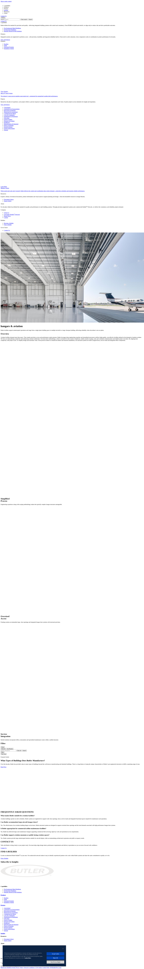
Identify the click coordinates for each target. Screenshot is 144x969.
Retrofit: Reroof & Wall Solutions (13, 31)
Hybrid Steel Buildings (10, 29)
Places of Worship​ (9, 125)
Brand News (7, 216)
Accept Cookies (55, 953)
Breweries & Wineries (10, 110)
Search (2, 19)
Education (6, 118)
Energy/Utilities (8, 119)
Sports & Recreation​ (9, 128)
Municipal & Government (11, 112)
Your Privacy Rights (55, 962)
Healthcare (7, 122)
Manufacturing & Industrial (11, 124)
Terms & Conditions (29, 967)
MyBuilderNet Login (55, 967)
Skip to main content (6, 1)
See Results (10, 748)
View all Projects (5, 104)
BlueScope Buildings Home (8, 967)
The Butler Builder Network (12, 214)
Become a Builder (9, 223)
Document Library (9, 199)
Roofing (6, 44)
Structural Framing (9, 47)
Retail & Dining (8, 127)
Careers (6, 217)
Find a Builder (8, 224)
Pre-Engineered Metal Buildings (12, 28)
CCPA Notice (38, 967)
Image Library (8, 201)
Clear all (3, 748)
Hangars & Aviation (9, 121)
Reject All (55, 958)
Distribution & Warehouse (11, 116)
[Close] (63, 948)
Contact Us (4, 16)
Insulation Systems (9, 48)
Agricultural (7, 107)
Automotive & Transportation (12, 109)
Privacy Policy (20, 967)
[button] (7, 5)
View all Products (5, 39)
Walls (5, 45)
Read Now (3, 767)
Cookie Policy (46, 967)
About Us (6, 212)
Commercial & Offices (10, 113)
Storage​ (6, 130)
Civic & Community (9, 115)
